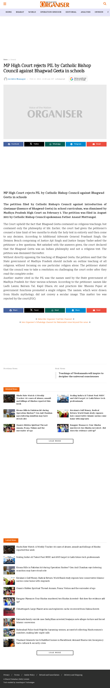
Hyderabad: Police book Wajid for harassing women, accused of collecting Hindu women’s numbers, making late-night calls (59, 631)
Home (9, 12)
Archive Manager (17, 79)
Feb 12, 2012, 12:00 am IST (42, 79)
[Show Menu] (4, 4)
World (32, 12)
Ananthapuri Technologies (25, 682)
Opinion (99, 12)
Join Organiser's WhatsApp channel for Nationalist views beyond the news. (55, 322)
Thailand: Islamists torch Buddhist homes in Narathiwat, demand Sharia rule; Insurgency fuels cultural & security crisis (60, 642)
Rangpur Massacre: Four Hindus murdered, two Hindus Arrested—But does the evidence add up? (88, 428)
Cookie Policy (29, 675)
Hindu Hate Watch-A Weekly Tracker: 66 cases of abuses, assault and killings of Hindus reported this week (33, 400)
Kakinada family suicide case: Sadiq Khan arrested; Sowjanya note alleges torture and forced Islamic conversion (60, 621)
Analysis (85, 12)
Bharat (20, 12)
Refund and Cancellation (49, 675)
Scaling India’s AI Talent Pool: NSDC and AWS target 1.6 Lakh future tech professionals (87, 398)
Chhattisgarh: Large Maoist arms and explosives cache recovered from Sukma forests (57, 609)
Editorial (71, 12)
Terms (16, 675)
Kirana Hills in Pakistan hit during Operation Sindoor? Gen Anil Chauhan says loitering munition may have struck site (34, 415)
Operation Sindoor (50, 12)
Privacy (6, 675)
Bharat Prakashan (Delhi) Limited (17, 679)
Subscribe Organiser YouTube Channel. (55, 319)
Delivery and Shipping (73, 675)
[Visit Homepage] (54, 4)
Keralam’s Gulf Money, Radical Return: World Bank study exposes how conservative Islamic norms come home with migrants (88, 415)
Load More (55, 441)
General (13, 60)
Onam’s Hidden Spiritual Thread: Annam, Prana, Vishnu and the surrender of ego (32, 428)
